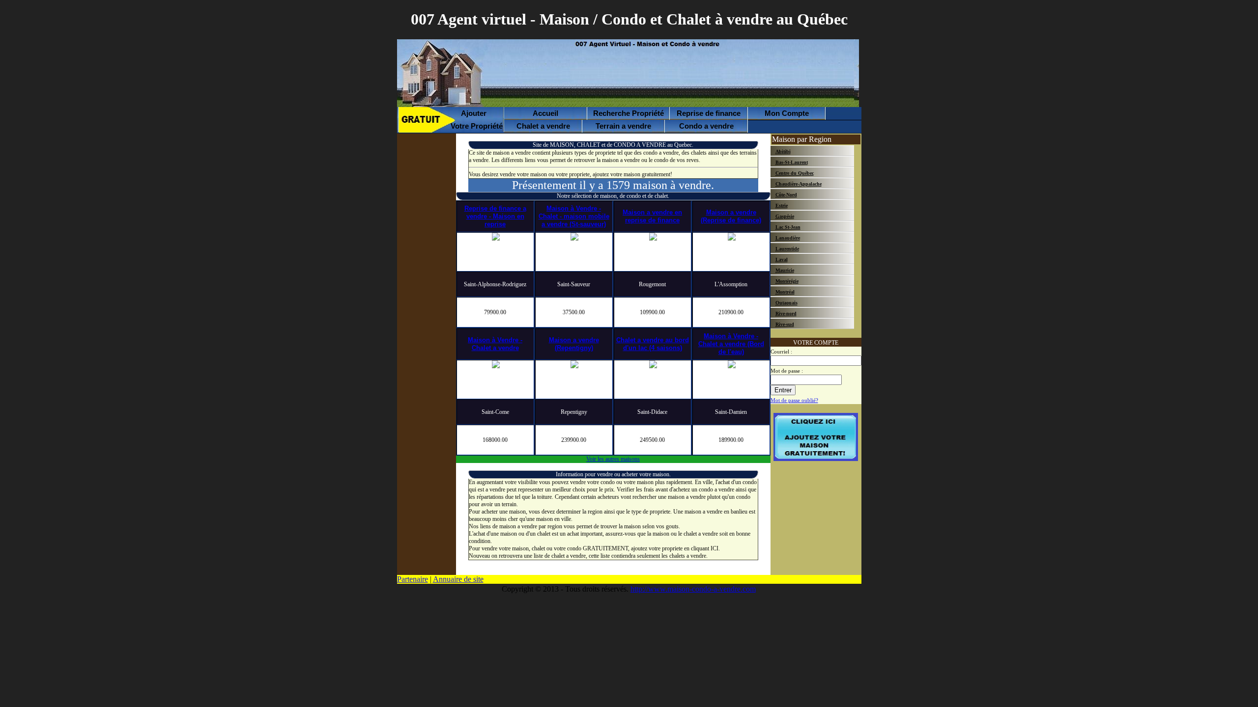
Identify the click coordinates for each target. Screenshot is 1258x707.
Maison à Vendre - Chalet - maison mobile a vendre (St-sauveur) (574, 216)
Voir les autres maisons (613, 459)
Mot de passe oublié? (794, 400)
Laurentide (787, 248)
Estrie (781, 205)
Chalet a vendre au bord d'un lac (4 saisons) (652, 344)
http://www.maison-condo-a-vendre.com (693, 589)
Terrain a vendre (623, 126)
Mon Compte (787, 113)
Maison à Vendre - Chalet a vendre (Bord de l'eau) (731, 343)
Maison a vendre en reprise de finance (652, 216)
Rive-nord (786, 313)
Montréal (785, 292)
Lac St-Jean (788, 227)
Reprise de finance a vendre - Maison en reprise (495, 216)
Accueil (545, 113)
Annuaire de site (458, 579)
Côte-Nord (786, 194)
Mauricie (784, 270)
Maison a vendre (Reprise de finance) (731, 216)
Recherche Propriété (628, 113)
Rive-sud (784, 324)
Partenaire (412, 579)
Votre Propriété (470, 119)
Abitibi (783, 151)
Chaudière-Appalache (798, 184)
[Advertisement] (673, 74)
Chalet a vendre (543, 126)
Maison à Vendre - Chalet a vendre (495, 344)
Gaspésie (784, 216)
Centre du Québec (794, 173)
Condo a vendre (706, 126)
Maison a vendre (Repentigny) (574, 344)
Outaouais (786, 302)
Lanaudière (787, 238)
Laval (781, 259)
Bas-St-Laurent (791, 162)
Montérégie (787, 281)
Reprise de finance (709, 113)
